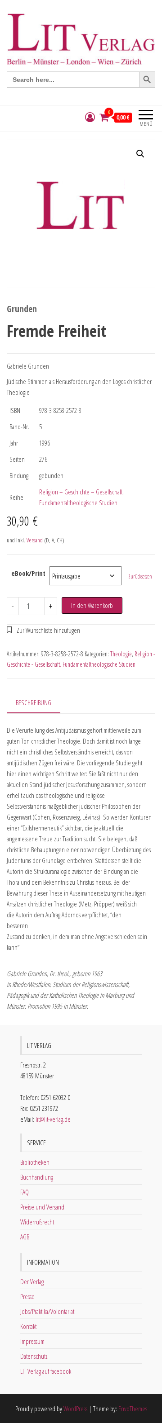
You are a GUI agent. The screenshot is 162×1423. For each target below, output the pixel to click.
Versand (35, 540)
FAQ (24, 1191)
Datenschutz (34, 1356)
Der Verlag (32, 1281)
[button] (140, 154)
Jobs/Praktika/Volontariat (47, 1311)
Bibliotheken (35, 1162)
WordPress (75, 1408)
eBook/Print (28, 573)
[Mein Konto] (90, 117)
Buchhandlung (36, 1176)
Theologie (121, 654)
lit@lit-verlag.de (53, 1119)
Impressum (32, 1341)
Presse (27, 1296)
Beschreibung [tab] (33, 702)
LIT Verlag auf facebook (45, 1371)
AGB (24, 1236)
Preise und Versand (42, 1206)
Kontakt (28, 1326)
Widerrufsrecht (37, 1221)
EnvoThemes (132, 1408)
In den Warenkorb (92, 605)
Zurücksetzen (140, 576)
